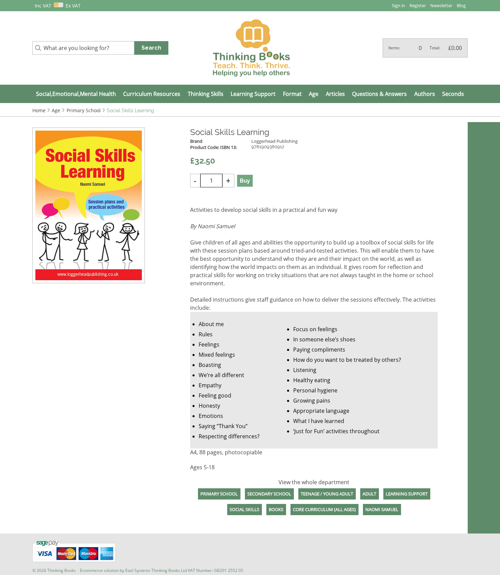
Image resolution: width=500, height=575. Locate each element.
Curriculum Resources (151, 94)
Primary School (219, 494)
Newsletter (441, 5)
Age (313, 94)
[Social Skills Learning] (88, 205)
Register (418, 5)
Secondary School (269, 494)
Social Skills (244, 509)
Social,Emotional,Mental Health (76, 94)
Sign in (398, 5)
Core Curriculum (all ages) (324, 509)
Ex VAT (73, 5)
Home (39, 110)
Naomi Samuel (381, 509)
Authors (424, 94)
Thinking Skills (205, 94)
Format (292, 94)
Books (276, 509)
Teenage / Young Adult (327, 494)
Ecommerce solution (99, 570)
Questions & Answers (379, 94)
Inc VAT (43, 5)
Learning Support (253, 94)
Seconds (453, 94)
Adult (369, 494)
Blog (461, 5)
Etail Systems (137, 570)
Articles (335, 94)
